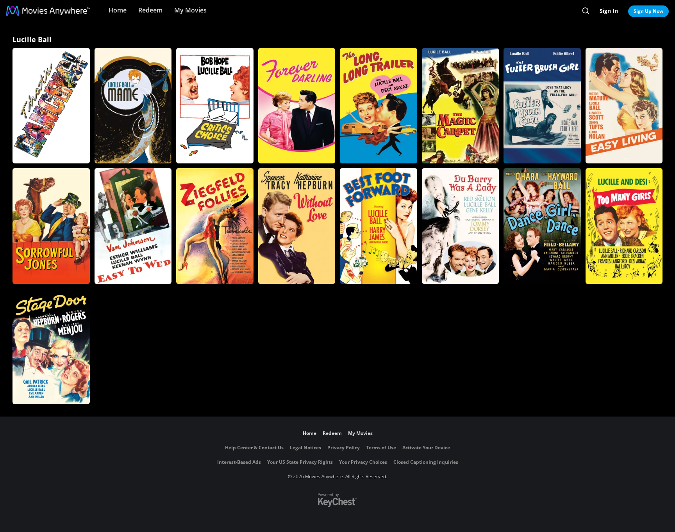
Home (118, 10)
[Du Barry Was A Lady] (460, 226)
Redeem (150, 10)
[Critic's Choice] (215, 105)
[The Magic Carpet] (460, 105)
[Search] (585, 11)
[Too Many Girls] (624, 226)
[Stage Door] (51, 346)
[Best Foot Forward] (378, 226)
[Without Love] (297, 226)
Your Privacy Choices (363, 462)
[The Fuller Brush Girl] (542, 105)
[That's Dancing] (51, 105)
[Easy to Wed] (133, 226)
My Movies (190, 10)
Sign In (609, 10)
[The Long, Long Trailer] (378, 105)
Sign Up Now (648, 11)
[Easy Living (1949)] (624, 105)
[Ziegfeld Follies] (215, 226)
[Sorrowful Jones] (51, 226)
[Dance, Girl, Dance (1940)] (542, 226)
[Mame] (133, 105)
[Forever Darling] (297, 105)
